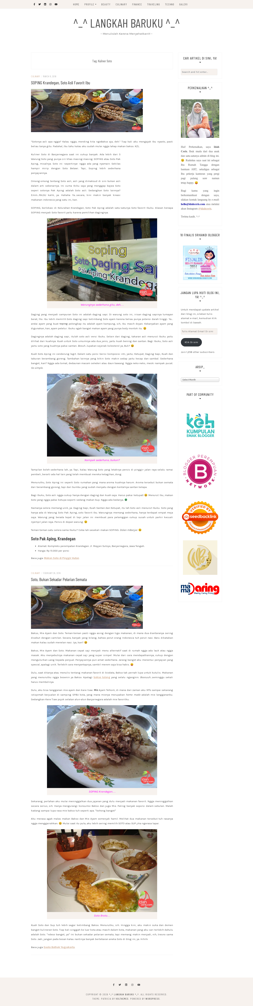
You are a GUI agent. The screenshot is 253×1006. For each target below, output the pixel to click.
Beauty (106, 4)
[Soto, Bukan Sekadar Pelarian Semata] (87, 607)
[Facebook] (113, 984)
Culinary (121, 4)
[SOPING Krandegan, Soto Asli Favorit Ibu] (87, 110)
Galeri (183, 4)
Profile (89, 4)
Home (76, 4)
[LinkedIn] (126, 984)
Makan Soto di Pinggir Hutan (61, 558)
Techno (169, 4)
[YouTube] (139, 984)
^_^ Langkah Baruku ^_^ (126, 23)
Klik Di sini (191, 342)
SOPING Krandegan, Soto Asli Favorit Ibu (60, 82)
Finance (137, 4)
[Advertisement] (102, 136)
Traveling (153, 4)
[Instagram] (132, 984)
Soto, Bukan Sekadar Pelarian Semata (59, 579)
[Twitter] (120, 984)
